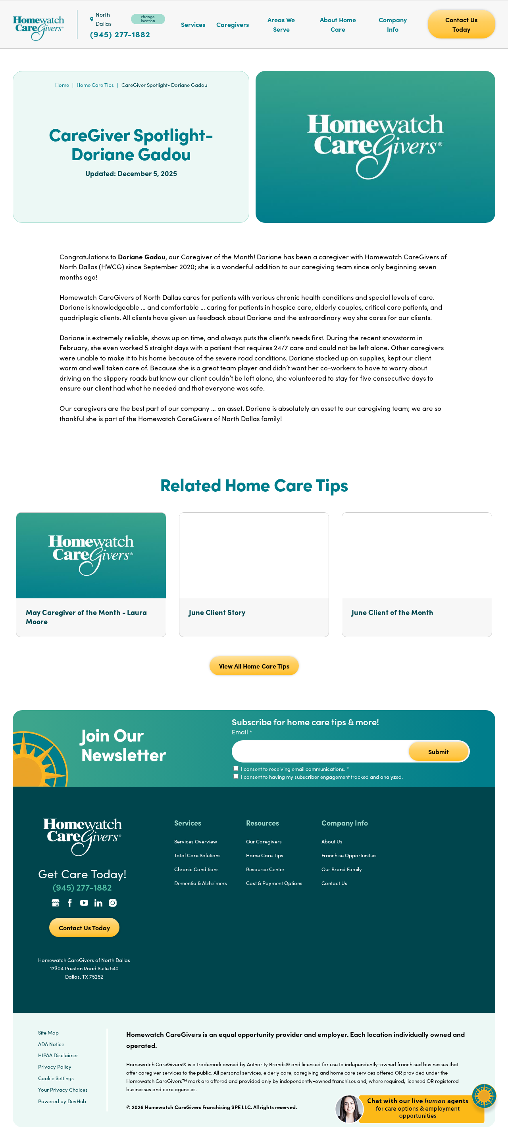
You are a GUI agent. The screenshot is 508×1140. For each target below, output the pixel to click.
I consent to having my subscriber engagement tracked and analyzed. (321, 776)
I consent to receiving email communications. (294, 768)
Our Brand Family (341, 869)
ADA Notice (51, 1044)
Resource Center (265, 869)
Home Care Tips (95, 84)
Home (62, 84)
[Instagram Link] (113, 903)
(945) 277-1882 (120, 34)
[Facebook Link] (70, 903)
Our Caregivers (264, 841)
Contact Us (334, 883)
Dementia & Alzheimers (200, 883)
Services (193, 24)
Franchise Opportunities (349, 855)
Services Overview (195, 841)
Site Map (48, 1032)
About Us (332, 841)
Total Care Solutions (197, 855)
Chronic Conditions (196, 869)
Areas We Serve (281, 24)
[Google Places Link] (56, 903)
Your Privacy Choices (63, 1089)
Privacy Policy (54, 1066)
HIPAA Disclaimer (58, 1055)
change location (148, 18)
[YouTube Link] (84, 903)
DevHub (76, 1101)
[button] (415, 1128)
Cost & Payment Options (274, 883)
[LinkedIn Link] (98, 903)
